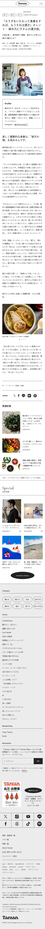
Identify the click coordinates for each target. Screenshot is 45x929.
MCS (11, 869)
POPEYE (4, 869)
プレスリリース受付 (9, 856)
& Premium (12, 867)
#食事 (17, 386)
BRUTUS (10, 864)
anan (3, 864)
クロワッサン (30, 864)
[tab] (19, 339)
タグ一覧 (5, 840)
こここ (17, 869)
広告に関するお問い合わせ (12, 852)
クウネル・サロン (30, 867)
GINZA (38, 864)
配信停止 (24, 771)
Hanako (4, 867)
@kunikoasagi (19, 124)
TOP (3, 478)
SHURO (23, 869)
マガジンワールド (33, 869)
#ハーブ (4, 386)
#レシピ (11, 386)
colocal (20, 867)
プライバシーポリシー (8, 872)
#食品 (22, 386)
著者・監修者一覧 (8, 835)
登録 (38, 761)
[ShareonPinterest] (35, 395)
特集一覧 (5, 844)
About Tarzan (7, 848)
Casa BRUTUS (19, 864)
